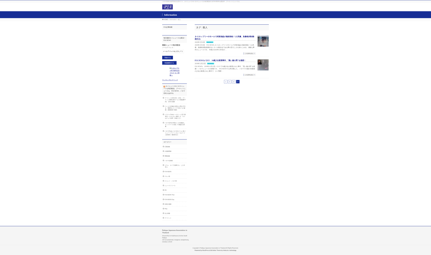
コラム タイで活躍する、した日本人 (175, 166)
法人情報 (167, 213)
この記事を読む (249, 53)
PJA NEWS (210, 42)
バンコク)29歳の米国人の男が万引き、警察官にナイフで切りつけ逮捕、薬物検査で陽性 (175, 108)
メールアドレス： (168, 47)
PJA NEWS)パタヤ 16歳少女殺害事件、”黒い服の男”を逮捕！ (220, 60)
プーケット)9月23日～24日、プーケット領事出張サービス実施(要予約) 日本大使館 (175, 99)
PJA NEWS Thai (169, 195)
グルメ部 (167, 176)
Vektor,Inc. (226, 250)
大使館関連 (168, 151)
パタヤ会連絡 (169, 160)
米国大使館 (168, 204)
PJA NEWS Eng (169, 199)
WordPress (205, 250)
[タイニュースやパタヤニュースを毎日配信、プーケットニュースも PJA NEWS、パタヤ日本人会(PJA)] (167, 8)
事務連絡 (167, 156)
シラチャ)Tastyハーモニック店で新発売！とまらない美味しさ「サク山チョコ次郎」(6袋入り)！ (175, 116)
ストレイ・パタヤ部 (171, 181)
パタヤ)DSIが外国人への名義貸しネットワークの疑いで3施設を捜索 (175, 124)
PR (166, 190)
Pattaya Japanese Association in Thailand (213, 248)
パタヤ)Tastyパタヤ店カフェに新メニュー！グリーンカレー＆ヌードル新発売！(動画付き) (175, 133)
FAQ (166, 209)
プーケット (168, 218)
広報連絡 (167, 146)
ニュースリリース (170, 185)
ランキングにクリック (170, 80)
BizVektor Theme (216, 250)
